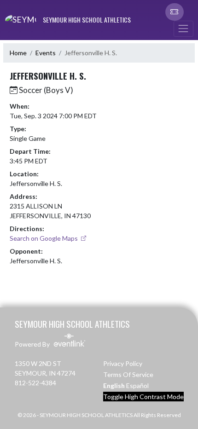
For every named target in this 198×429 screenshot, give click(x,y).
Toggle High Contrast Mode (143, 396)
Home (18, 53)
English (114, 385)
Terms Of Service (128, 374)
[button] (174, 12)
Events (45, 53)
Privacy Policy (122, 363)
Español (137, 385)
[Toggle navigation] (183, 29)
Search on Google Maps (44, 238)
